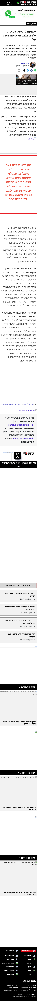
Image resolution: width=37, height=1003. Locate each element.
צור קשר (28, 963)
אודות (29, 959)
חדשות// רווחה (31, 24)
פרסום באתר (27, 956)
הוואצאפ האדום (26, 951)
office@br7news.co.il (20, 997)
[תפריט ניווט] (2, 3)
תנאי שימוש (10, 959)
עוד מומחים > (27, 858)
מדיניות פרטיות (9, 956)
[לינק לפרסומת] (18, 647)
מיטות (31, 404)
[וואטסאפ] (18, 3)
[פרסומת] (18, 13)
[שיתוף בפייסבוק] (31, 70)
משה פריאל (4, 404)
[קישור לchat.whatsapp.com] (18, 410)
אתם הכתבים (10, 967)
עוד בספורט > (27, 687)
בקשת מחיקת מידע (8, 963)
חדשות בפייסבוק (9, 970)
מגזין (29, 967)
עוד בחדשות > (26, 772)
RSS (30, 974)
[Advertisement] (18, 383)
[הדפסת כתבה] (19, 70)
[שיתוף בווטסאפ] (35, 70)
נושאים (29, 970)
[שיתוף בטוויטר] (27, 70)
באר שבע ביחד (9, 974)
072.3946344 (18, 994)
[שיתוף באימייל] (24, 70)
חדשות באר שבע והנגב (15, 404)
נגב (24, 404)
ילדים (27, 404)
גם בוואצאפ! (10, 951)
